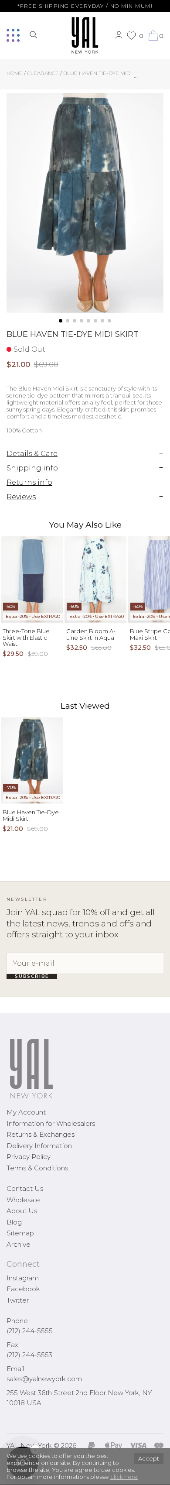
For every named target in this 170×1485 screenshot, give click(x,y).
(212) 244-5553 (29, 1355)
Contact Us (25, 1188)
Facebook (23, 1289)
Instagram (23, 1278)
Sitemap (20, 1233)
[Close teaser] (15, 1473)
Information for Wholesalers (51, 1123)
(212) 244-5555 (30, 1331)
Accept (148, 1458)
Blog (14, 1222)
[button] (60, 320)
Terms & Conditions (37, 1168)
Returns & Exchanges (41, 1134)
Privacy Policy (29, 1156)
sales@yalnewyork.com (44, 1379)
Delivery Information (39, 1146)
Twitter (18, 1300)
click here (124, 1476)
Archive (19, 1244)
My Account (26, 1112)
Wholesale (23, 1200)
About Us (22, 1211)
